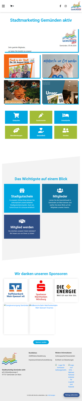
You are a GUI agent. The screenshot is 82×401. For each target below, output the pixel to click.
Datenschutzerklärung (44, 360)
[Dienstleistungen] (16, 130)
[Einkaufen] (16, 115)
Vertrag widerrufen (71, 395)
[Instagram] (65, 6)
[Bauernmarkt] (22, 92)
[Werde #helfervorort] (60, 66)
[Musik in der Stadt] (22, 66)
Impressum (33, 360)
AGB (30, 356)
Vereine (65, 136)
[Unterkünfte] (65, 115)
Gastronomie (41, 120)
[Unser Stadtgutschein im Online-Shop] (60, 92)
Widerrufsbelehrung (39, 356)
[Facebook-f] (60, 6)
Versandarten (70, 356)
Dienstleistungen (16, 136)
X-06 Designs (51, 395)
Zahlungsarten (60, 356)
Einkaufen (16, 120)
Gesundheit (41, 136)
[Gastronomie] (41, 115)
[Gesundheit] (41, 130)
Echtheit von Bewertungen (64, 360)
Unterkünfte (65, 120)
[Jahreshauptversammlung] (41, 40)
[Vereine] (65, 130)
